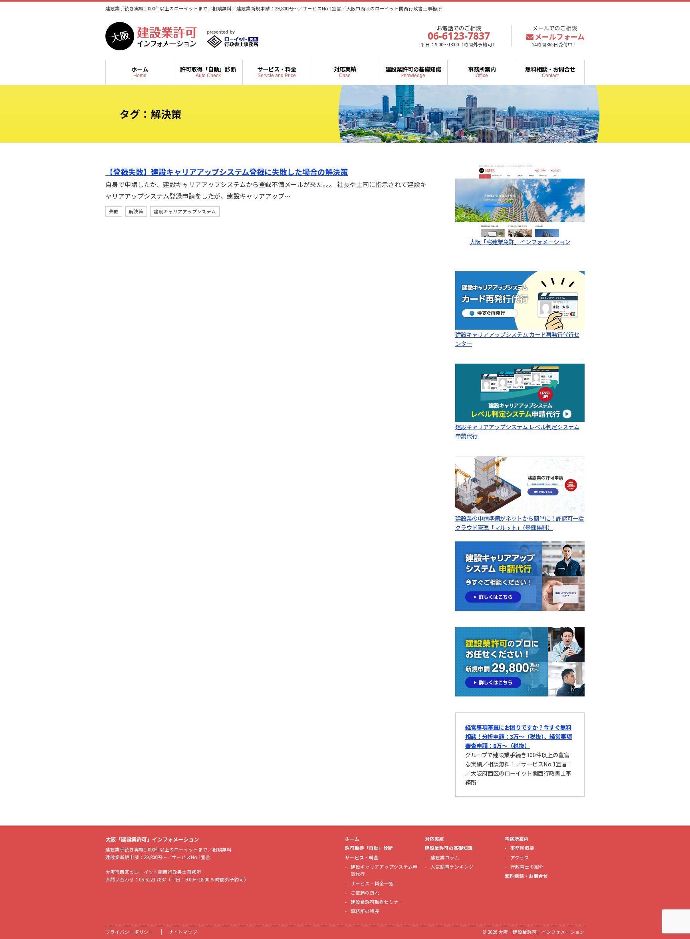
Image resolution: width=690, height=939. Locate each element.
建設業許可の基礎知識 (413, 71)
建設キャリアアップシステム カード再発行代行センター (517, 339)
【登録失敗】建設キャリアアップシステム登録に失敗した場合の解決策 (226, 171)
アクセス (519, 857)
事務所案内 (482, 71)
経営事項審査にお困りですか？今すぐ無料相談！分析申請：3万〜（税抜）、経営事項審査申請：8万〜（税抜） (518, 736)
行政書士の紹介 (527, 866)
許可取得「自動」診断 (208, 71)
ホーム (139, 71)
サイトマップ (183, 932)
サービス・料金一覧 (372, 883)
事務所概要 (522, 848)
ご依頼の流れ (365, 892)
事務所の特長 (365, 911)
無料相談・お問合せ (550, 71)
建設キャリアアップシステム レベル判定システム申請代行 (517, 431)
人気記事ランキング (452, 866)
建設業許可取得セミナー (377, 902)
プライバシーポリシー (129, 932)
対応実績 (345, 71)
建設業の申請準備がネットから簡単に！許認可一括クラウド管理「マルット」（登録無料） (519, 522)
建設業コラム (444, 857)
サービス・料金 (276, 71)
